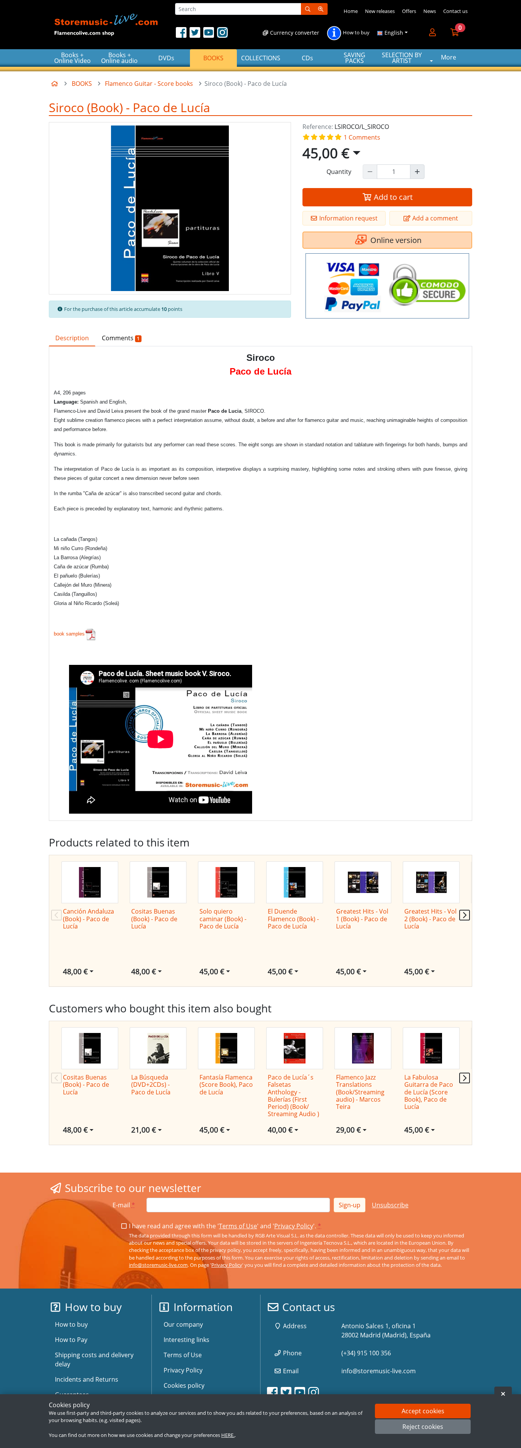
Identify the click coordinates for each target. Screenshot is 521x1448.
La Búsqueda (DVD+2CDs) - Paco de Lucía (150, 1084)
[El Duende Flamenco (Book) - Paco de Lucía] (294, 882)
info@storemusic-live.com (158, 1264)
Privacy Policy (293, 1226)
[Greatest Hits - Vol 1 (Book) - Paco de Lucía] (362, 882)
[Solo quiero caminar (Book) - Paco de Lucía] (226, 882)
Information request (348, 218)
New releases (380, 11)
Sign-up (349, 1205)
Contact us (455, 11)
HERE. (228, 1435)
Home (351, 11)
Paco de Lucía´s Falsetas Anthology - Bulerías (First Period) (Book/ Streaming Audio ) (293, 1095)
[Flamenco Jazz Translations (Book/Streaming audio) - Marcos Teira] (362, 1048)
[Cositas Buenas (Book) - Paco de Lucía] (158, 882)
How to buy (356, 32)
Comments (121, 338)
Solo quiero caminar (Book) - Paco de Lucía (222, 918)
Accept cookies (423, 1411)
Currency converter (294, 32)
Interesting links (186, 1339)
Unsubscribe (390, 1205)
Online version (394, 240)
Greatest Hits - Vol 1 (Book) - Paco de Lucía (362, 918)
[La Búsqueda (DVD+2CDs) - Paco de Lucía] (158, 1048)
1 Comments (361, 137)
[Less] (370, 171)
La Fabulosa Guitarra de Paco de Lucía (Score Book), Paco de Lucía (428, 1092)
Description (72, 338)
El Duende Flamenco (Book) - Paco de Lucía (293, 918)
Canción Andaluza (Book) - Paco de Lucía (88, 918)
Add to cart (392, 197)
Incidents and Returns (86, 1379)
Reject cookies (422, 1427)
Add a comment (434, 218)
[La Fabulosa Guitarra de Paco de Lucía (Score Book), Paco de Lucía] (431, 1048)
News (429, 11)
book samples (69, 634)
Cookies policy (184, 1385)
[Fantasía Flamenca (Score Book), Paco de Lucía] (226, 1048)
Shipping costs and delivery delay (94, 1359)
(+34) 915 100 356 (366, 1353)
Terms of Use (238, 1226)
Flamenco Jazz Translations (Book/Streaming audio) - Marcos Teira (360, 1092)
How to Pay (71, 1339)
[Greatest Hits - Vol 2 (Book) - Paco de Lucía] (431, 882)
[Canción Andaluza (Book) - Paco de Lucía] (89, 882)
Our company (183, 1324)
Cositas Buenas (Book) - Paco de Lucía (154, 918)
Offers (409, 11)
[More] (417, 171)
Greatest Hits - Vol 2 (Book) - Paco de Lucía (430, 918)
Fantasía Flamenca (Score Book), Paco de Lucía (226, 1084)
